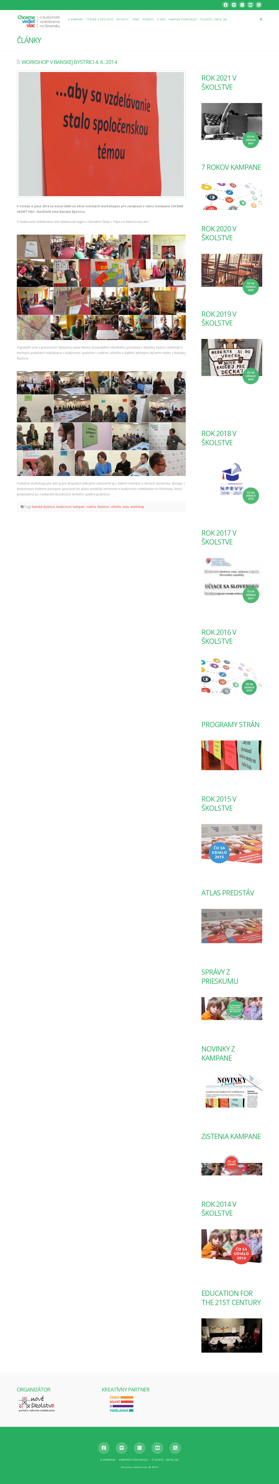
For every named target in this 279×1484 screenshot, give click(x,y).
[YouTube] (250, 4)
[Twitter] (233, 4)
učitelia (116, 507)
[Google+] (242, 4)
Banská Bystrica (43, 507)
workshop (137, 507)
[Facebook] (225, 4)
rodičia (91, 507)
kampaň (79, 507)
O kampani (108, 1459)
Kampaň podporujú (133, 1459)
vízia (125, 507)
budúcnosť (63, 507)
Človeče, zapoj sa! (165, 1459)
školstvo (103, 507)
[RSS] (258, 4)
